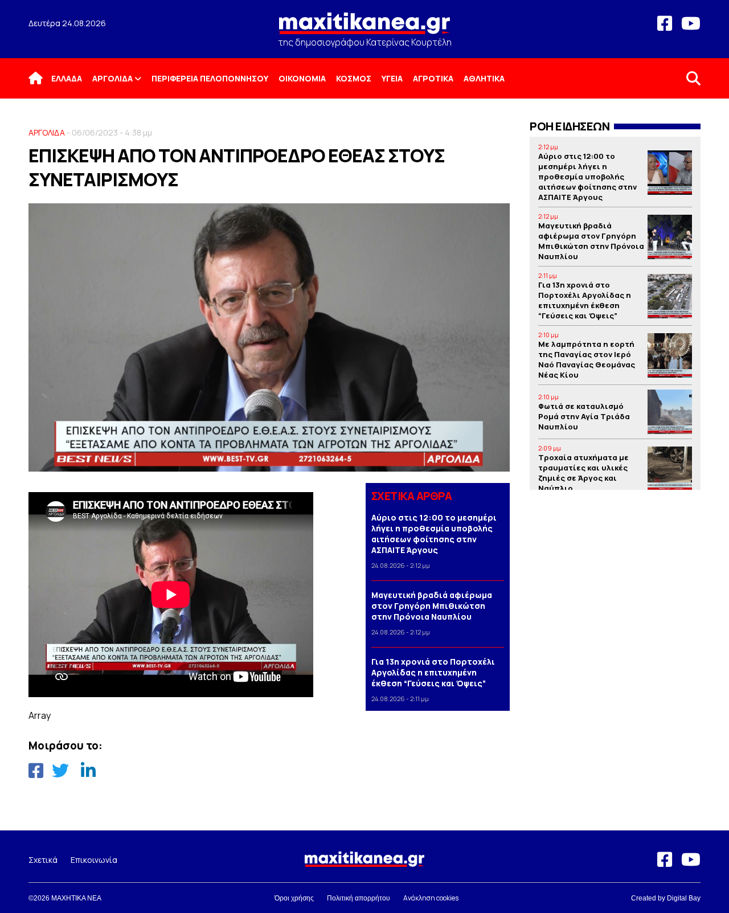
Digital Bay (684, 898)
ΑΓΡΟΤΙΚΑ (433, 78)
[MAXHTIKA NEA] (364, 28)
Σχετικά (43, 859)
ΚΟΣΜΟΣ (353, 78)
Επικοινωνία (94, 859)
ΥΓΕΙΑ (392, 78)
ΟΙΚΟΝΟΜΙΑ (302, 78)
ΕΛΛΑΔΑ (66, 78)
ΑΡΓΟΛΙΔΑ (112, 78)
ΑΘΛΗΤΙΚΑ (484, 78)
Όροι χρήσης (294, 898)
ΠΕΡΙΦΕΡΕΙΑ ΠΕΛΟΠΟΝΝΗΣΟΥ (209, 78)
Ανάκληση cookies (430, 898)
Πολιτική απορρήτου (358, 898)
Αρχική (42, 78)
